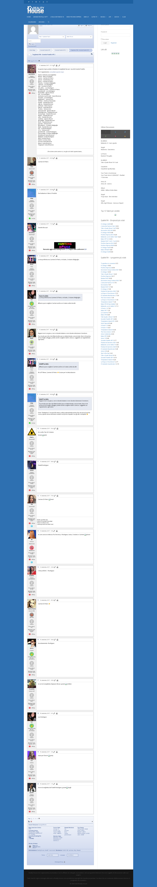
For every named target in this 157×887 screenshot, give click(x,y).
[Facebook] (32, 2)
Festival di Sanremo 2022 (108, 291)
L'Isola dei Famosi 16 (107, 283)
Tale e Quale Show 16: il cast (109, 162)
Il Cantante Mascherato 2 (108, 295)
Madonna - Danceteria (107, 149)
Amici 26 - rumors (106, 184)
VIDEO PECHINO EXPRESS (73, 17)
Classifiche (104, 167)
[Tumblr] (39, 2)
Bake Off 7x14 (105, 239)
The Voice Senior (106, 298)
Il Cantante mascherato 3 (108, 364)
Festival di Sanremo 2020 (108, 347)
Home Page (32, 50)
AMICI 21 (86, 17)
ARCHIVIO (42, 22)
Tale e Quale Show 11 (107, 274)
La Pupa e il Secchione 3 (108, 300)
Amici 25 (103, 182)
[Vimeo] (36, 2)
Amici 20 (103, 351)
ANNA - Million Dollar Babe (109, 190)
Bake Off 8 (104, 315)
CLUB (124, 17)
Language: (62, 855)
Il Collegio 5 (104, 272)
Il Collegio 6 (104, 289)
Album (103, 188)
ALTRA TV (95, 17)
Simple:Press (59, 862)
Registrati (114, 43)
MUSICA (103, 17)
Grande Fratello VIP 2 (60, 50)
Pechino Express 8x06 (107, 245)
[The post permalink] (54, 66)
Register (89, 25)
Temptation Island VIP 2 (108, 321)
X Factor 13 (104, 325)
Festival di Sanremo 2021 (108, 342)
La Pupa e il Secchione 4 (108, 293)
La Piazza (103, 154)
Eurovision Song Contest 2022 (110, 280)
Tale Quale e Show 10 (107, 317)
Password (104, 32)
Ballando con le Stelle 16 (108, 306)
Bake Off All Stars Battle (108, 304)
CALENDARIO (32, 22)
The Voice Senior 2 (106, 332)
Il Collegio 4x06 (105, 224)
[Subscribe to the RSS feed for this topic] (92, 54)
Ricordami (105, 39)
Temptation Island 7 (107, 302)
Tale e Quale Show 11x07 (108, 228)
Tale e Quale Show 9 (107, 355)
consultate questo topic (56, 72)
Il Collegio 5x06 (105, 252)
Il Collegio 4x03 (105, 232)
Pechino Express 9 (106, 276)
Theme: (43, 855)
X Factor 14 (104, 308)
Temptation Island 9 (107, 360)
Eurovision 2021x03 (107, 230)
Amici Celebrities (106, 334)
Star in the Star (105, 353)
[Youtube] (43, 2)
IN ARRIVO (104, 141)
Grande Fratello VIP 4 (107, 319)
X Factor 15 (104, 328)
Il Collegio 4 (104, 265)
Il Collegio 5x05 (105, 247)
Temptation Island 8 (107, 330)
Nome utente (105, 25)
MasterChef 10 (105, 287)
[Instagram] (47, 2)
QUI (66, 249)
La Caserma (104, 313)
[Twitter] (29, 2)
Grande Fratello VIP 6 (107, 357)
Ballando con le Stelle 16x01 (109, 237)
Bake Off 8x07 (105, 250)
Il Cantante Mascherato (108, 349)
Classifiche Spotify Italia (108, 169)
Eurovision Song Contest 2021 (110, 270)
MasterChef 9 (105, 278)
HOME (29, 17)
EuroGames (104, 285)
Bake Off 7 (104, 310)
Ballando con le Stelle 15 (108, 345)
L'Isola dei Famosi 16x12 (108, 226)
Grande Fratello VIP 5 (107, 340)
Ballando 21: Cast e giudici (109, 143)
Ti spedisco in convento (108, 263)
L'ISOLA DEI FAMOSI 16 (57, 17)
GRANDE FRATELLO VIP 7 (40, 17)
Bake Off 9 (104, 336)
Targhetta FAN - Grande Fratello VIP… (80, 50)
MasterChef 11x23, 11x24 (108, 241)
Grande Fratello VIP (45, 50)
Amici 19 (103, 338)
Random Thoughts (106, 156)
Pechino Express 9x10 (107, 243)
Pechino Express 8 (106, 268)
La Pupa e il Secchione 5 (108, 362)
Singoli (103, 147)
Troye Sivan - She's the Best (109, 197)
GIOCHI (116, 17)
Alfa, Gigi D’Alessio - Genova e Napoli (112, 203)
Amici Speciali (105, 323)
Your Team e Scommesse (108, 173)
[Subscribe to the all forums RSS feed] (29, 821)
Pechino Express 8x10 (107, 235)
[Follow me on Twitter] (32, 526)
